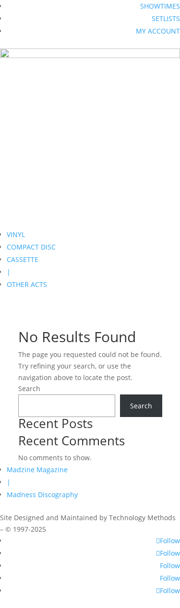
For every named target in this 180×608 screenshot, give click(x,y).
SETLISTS (166, 18)
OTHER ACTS (27, 284)
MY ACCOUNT (158, 31)
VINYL (16, 234)
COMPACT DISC (31, 246)
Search (29, 388)
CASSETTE (22, 259)
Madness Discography (42, 494)
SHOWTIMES (160, 6)
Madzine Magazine (37, 469)
